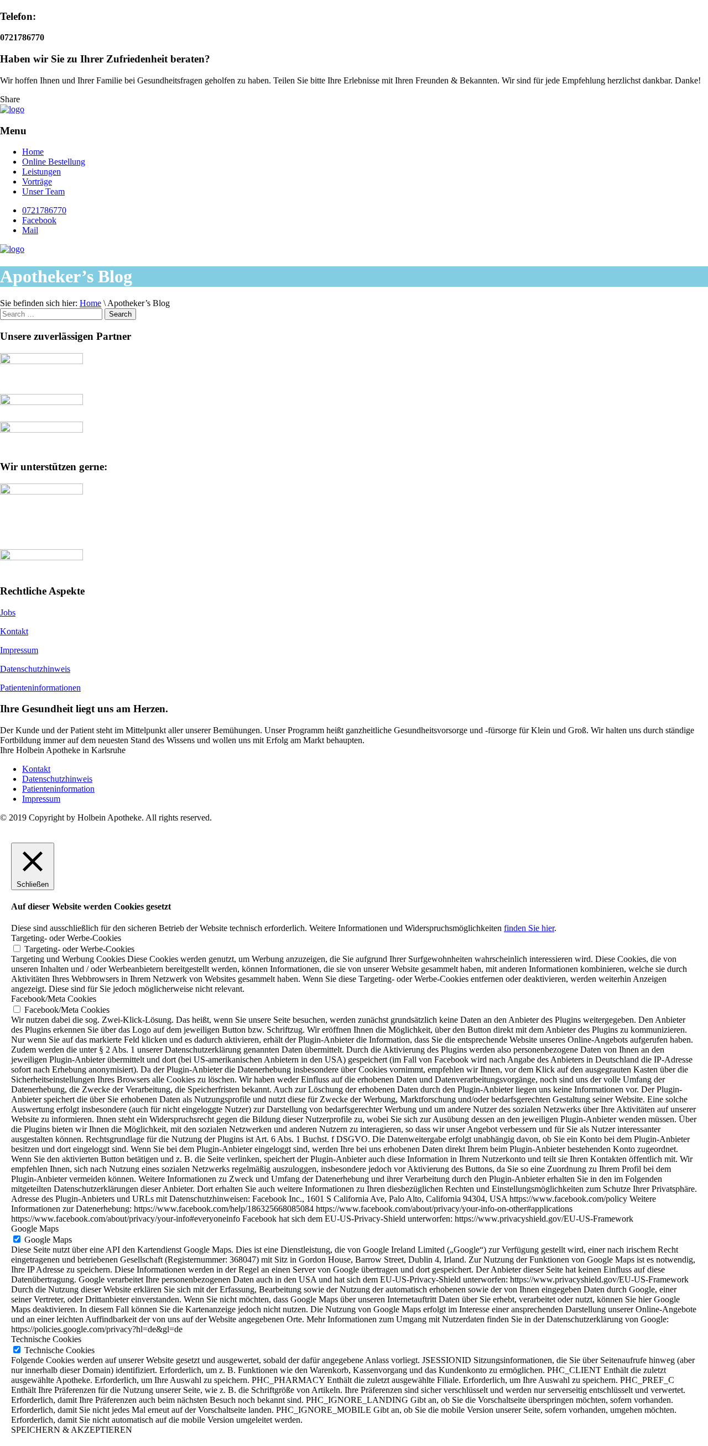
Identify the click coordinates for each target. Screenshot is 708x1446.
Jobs (7, 612)
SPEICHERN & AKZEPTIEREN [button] (71, 1429)
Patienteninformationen (40, 687)
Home (33, 151)
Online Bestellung (53, 161)
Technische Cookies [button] (46, 1339)
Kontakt (14, 631)
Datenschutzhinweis (35, 669)
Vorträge (37, 181)
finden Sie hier (529, 928)
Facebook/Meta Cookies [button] (53, 998)
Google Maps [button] (35, 1228)
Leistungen (41, 171)
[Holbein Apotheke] (12, 109)
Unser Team (43, 191)
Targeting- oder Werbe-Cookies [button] (66, 938)
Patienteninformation (58, 788)
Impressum (19, 650)
